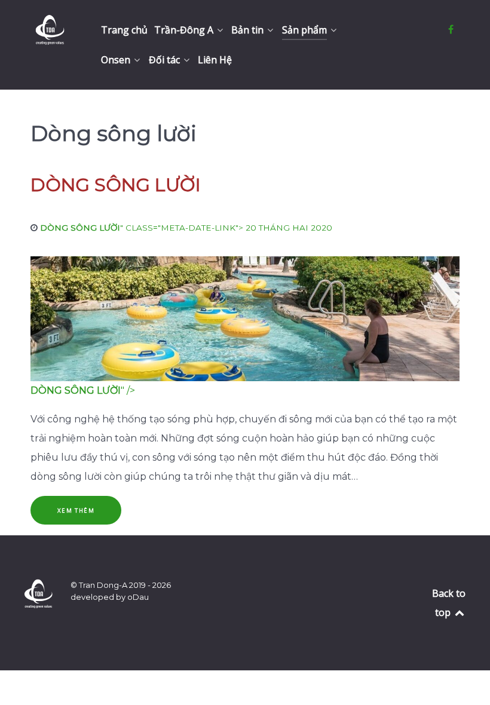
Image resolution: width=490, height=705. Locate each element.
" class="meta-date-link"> (186, 227)
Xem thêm (76, 510)
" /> (82, 390)
